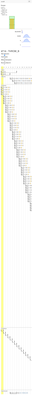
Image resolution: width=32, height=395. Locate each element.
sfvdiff (3, 1)
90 (18, 78)
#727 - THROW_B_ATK (24, 392)
